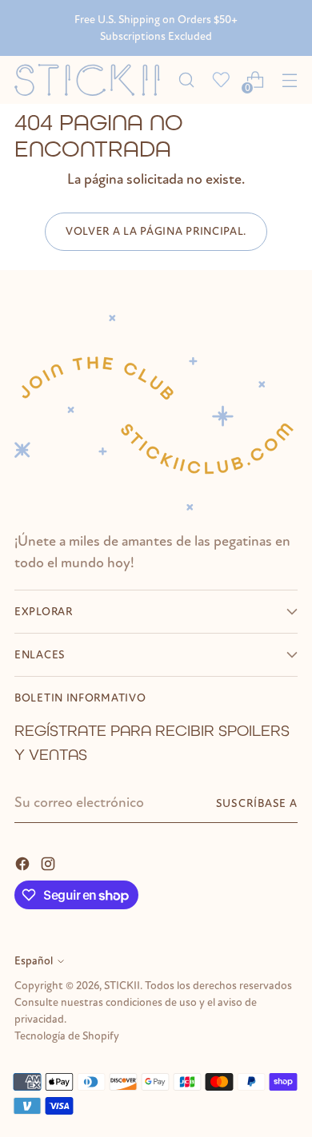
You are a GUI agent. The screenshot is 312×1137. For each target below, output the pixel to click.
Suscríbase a (257, 803)
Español (33, 961)
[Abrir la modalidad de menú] (289, 80)
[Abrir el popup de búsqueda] (186, 80)
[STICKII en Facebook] (24, 862)
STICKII (122, 985)
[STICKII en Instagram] (49, 862)
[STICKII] (91, 80)
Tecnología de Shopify (66, 1036)
